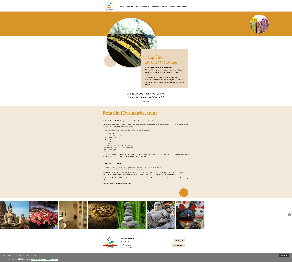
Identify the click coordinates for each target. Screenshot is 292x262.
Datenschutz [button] (33, 255)
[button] (2, 214)
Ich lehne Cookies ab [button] (37, 259)
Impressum (179, 240)
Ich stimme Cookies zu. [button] (51, 259)
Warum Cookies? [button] (24, 255)
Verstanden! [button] (284, 255)
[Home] (109, 5)
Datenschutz (178, 245)
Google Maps (26, 259)
